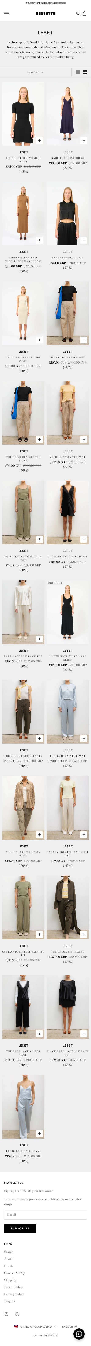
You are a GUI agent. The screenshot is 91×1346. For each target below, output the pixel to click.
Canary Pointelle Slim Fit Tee (68, 854)
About (8, 1258)
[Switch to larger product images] (78, 72)
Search (8, 1251)
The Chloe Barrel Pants (23, 756)
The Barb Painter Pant (68, 756)
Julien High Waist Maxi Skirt (67, 658)
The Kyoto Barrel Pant (67, 357)
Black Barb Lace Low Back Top (68, 1053)
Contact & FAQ (14, 1273)
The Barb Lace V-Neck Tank (23, 1053)
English (67, 1326)
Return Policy (13, 1287)
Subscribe (20, 1228)
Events (8, 1266)
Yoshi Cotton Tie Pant (68, 457)
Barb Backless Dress (67, 158)
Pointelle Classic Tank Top (23, 558)
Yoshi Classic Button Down (23, 854)
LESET (23, 152)
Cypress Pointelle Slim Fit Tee (23, 953)
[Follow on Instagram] (6, 1314)
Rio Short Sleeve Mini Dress (23, 159)
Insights (9, 1301)
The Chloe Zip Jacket (67, 951)
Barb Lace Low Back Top (23, 656)
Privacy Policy (14, 1294)
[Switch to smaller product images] (85, 72)
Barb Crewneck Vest (68, 257)
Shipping (10, 1280)
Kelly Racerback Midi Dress (23, 359)
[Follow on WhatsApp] (17, 1314)
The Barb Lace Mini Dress (68, 556)
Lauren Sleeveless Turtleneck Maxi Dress (23, 259)
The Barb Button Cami (23, 1151)
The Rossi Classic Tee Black (23, 458)
